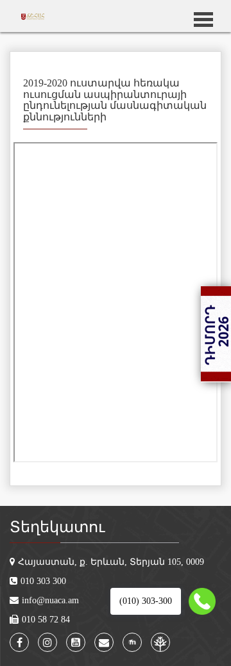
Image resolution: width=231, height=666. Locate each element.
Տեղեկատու (57, 527)
